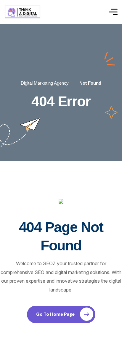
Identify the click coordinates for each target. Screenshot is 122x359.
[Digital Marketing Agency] (22, 12)
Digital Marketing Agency (45, 83)
